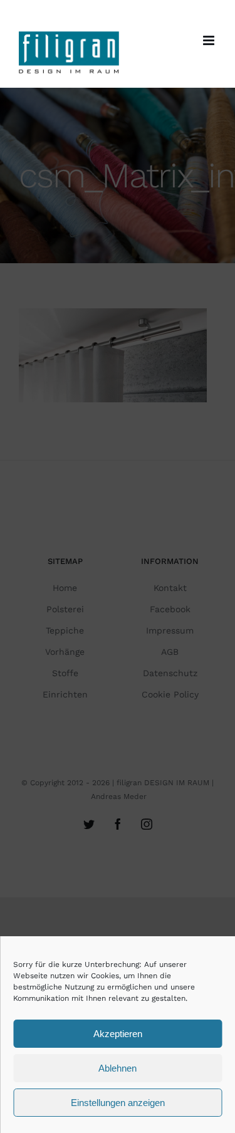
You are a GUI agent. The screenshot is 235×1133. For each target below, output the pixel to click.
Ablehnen (117, 1068)
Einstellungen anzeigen (118, 1102)
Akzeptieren (117, 1033)
